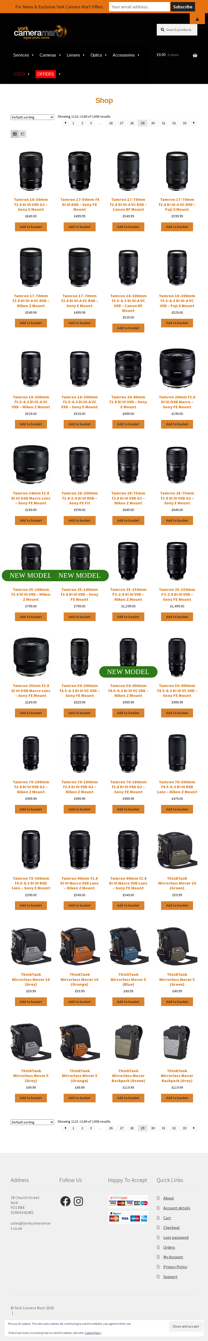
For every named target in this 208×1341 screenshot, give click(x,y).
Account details (176, 1207)
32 (174, 123)
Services (21, 55)
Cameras (48, 55)
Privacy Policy (175, 1266)
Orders (169, 1247)
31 (163, 123)
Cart (167, 1217)
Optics (96, 55)
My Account (173, 1256)
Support (170, 1276)
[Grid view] (15, 134)
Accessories (124, 55)
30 (153, 123)
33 (184, 123)
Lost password (175, 1237)
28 (132, 123)
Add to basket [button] (31, 226)
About (168, 1198)
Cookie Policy (93, 1333)
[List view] (22, 134)
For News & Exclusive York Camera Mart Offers (59, 7)
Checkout (171, 1227)
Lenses (73, 55)
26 (111, 123)
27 (121, 123)
